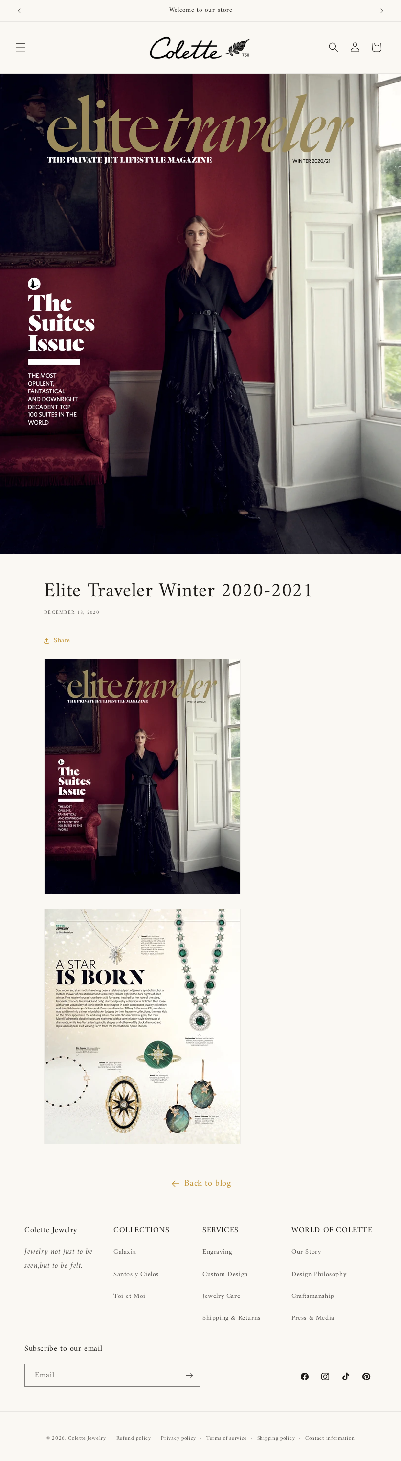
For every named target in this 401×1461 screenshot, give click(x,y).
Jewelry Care (221, 1296)
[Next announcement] (382, 10)
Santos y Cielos (136, 1274)
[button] (20, 47)
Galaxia (124, 1252)
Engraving (217, 1252)
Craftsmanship (312, 1296)
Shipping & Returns (231, 1318)
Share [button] (62, 641)
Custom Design (225, 1274)
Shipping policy (276, 1438)
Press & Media (312, 1318)
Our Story (306, 1252)
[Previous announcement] (19, 10)
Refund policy (133, 1438)
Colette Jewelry (87, 1438)
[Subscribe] (189, 1375)
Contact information (330, 1438)
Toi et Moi (129, 1296)
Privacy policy (178, 1438)
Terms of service (226, 1438)
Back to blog (207, 1183)
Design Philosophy (318, 1274)
